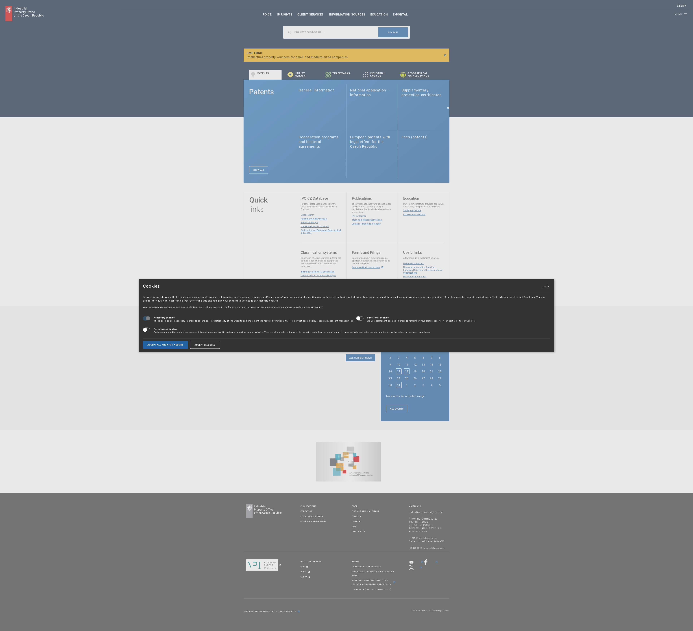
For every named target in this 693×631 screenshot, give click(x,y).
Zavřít (545, 286)
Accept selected (205, 344)
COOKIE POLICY (314, 307)
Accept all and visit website (165, 345)
